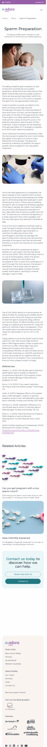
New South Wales (13, 653)
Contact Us (10, 685)
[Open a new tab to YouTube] (26, 746)
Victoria (8, 657)
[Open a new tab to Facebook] (6, 746)
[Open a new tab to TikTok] (18, 746)
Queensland (10, 660)
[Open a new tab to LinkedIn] (14, 746)
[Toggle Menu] (41, 9)
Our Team (9, 675)
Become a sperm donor (15, 692)
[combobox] (9, 2)
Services (8, 679)
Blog (13, 18)
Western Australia (13, 664)
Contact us (39, 2)
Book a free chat (21, 574)
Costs (7, 682)
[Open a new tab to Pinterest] (22, 746)
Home (5, 18)
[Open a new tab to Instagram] (10, 746)
